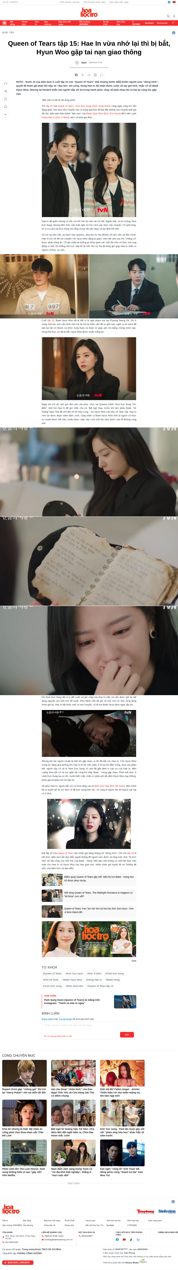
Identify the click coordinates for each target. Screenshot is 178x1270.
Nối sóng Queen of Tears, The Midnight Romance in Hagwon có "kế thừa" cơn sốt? (98, 894)
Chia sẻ (5, 91)
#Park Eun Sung (114, 973)
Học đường (47, 23)
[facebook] (169, 2)
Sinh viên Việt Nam (118, 2)
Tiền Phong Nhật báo (94, 2)
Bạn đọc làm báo (18, 1262)
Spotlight (149, 23)
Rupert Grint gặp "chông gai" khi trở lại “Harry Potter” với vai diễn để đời (24, 1091)
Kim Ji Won (62, 117)
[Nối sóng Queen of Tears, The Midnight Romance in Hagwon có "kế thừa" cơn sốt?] (52, 895)
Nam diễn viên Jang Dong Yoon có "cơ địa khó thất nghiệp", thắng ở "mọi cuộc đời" (71, 1172)
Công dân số (49, 1225)
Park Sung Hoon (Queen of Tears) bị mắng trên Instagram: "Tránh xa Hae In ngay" (72, 1002)
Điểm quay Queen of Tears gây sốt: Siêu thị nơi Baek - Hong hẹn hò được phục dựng (99, 878)
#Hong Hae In (94, 979)
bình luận (102, 75)
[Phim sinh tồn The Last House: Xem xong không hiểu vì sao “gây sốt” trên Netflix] (24, 1153)
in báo (95, 75)
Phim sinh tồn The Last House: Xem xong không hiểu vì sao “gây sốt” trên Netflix (23, 1172)
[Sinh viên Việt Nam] (167, 1212)
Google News (173, 32)
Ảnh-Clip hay (121, 23)
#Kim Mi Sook (50, 979)
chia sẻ (76, 75)
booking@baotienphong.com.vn (59, 1239)
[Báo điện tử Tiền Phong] (145, 1212)
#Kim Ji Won (94, 973)
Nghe (5, 83)
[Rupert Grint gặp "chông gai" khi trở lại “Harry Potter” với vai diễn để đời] (24, 1073)
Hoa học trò (11, 1209)
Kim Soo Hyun (112, 113)
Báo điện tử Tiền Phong (89, 12)
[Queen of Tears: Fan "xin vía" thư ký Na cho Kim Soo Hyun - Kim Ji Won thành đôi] (52, 911)
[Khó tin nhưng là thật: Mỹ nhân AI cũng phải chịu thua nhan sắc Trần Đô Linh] (24, 1113)
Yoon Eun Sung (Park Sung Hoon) (93, 106)
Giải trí (37, 23)
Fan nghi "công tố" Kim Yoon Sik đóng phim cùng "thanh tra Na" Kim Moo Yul (121, 1172)
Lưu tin (5, 99)
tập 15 (49, 106)
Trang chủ (4, 23)
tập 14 (50, 320)
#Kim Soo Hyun (74, 973)
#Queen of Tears (52, 973)
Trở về (5, 114)
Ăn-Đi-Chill (106, 23)
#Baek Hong (113, 979)
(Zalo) (61, 1236)
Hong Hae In (48, 117)
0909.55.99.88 (51, 1236)
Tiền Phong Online (70, 2)
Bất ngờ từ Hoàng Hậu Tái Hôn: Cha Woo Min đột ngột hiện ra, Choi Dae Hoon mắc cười (72, 1132)
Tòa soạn (7, 1232)
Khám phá (24, 23)
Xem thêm (173, 23)
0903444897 (87, 1236)
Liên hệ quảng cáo (52, 1232)
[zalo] (140, 1239)
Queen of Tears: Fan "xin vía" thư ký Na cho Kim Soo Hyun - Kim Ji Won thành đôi (99, 910)
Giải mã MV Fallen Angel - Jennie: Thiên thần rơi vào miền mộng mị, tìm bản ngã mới (120, 1092)
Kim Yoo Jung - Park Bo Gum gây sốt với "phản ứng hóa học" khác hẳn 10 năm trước (122, 1132)
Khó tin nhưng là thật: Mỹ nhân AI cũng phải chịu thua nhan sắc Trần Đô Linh (22, 1132)
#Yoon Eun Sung (52, 986)
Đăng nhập (47, 1019)
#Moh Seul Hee (74, 986)
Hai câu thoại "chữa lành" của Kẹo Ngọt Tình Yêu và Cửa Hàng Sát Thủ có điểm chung (72, 1092)
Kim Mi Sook (117, 786)
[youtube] (174, 2)
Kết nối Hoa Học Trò (94, 1225)
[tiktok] (132, 1239)
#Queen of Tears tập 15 (100, 986)
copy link (89, 75)
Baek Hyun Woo (94, 113)
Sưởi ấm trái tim (114, 1220)
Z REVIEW (136, 23)
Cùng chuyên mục (18, 1055)
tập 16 (130, 853)
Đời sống (12, 23)
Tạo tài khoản (65, 1019)
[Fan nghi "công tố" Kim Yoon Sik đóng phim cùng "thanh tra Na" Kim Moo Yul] (122, 1153)
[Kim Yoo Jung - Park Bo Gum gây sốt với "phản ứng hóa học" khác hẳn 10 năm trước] (122, 1113)
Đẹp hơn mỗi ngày (65, 23)
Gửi (127, 1035)
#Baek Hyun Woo (72, 979)
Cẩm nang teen (155, 1220)
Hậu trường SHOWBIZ (84, 23)
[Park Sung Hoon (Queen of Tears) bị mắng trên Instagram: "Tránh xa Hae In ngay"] (125, 1001)
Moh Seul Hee (101, 786)
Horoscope (162, 23)
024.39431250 (11, 1242)
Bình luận (5, 107)
